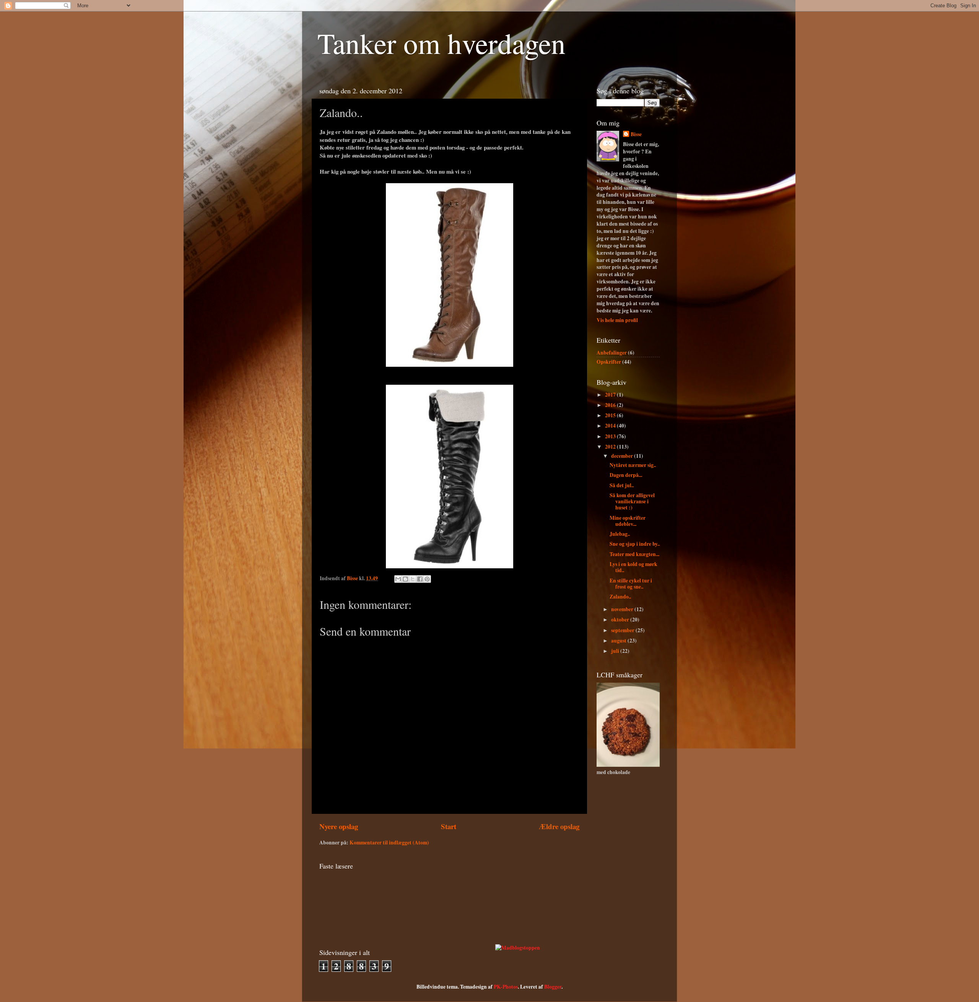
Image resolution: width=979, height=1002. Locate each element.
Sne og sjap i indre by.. (635, 544)
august (619, 640)
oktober (620, 619)
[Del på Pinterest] (427, 579)
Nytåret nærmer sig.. (633, 465)
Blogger (552, 987)
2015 (611, 415)
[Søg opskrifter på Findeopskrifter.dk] (517, 948)
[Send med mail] (398, 579)
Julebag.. (620, 534)
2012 (611, 447)
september (623, 630)
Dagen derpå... (626, 475)
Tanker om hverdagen (441, 43)
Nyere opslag (338, 826)
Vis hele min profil (617, 320)
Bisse (636, 134)
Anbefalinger (612, 352)
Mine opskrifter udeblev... (628, 521)
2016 (611, 405)
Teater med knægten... (634, 554)
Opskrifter (609, 362)
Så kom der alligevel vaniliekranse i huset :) (632, 501)
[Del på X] (412, 579)
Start (448, 826)
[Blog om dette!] (405, 579)
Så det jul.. (622, 485)
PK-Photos (506, 987)
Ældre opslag (559, 826)
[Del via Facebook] (420, 579)
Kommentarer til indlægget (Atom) (389, 842)
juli (615, 651)
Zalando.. (620, 596)
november (622, 609)
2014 (611, 425)
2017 (611, 395)
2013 (611, 436)
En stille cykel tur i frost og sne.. (631, 583)
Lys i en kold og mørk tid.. (633, 567)
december (622, 456)
